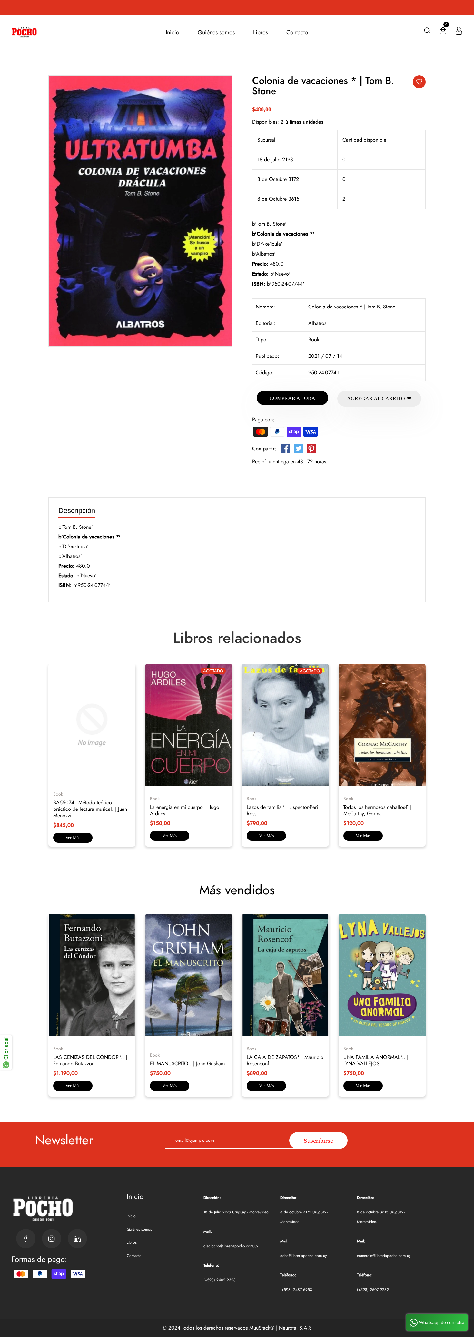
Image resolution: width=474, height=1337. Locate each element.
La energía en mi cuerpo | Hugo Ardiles (184, 810)
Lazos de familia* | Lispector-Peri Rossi (282, 810)
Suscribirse (318, 1140)
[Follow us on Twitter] (298, 450)
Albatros (317, 323)
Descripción (76, 511)
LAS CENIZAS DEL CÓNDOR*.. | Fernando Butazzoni (90, 1060)
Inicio (172, 32)
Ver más (72, 837)
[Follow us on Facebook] (285, 450)
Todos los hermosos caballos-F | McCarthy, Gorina (377, 810)
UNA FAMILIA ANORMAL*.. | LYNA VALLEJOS (375, 1060)
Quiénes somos (216, 32)
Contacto (297, 32)
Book (313, 339)
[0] (443, 32)
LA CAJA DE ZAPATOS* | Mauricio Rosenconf (285, 1060)
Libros (260, 32)
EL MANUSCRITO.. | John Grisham (187, 1063)
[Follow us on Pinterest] (311, 450)
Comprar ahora (292, 398)
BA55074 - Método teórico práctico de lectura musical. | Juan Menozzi (90, 809)
